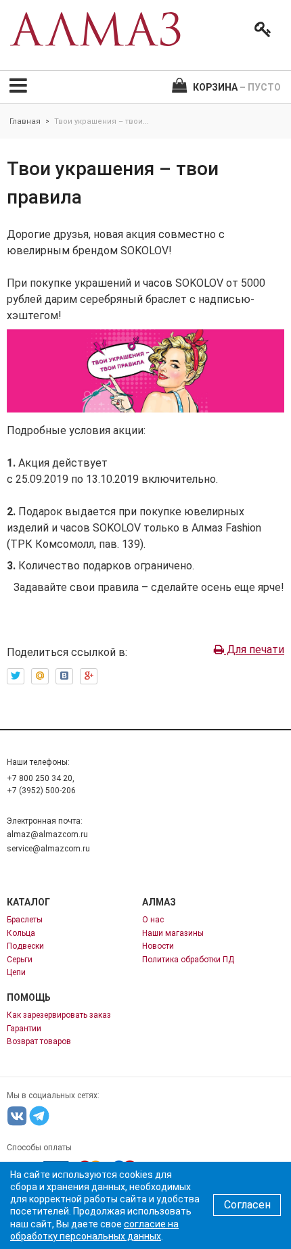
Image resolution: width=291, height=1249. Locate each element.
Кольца (21, 933)
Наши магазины (173, 933)
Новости (158, 946)
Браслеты (25, 919)
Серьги (19, 959)
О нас (153, 919)
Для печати (254, 649)
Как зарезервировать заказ (59, 1015)
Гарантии (24, 1028)
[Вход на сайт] (260, 29)
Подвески (25, 946)
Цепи (16, 972)
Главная (25, 121)
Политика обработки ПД (188, 959)
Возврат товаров (39, 1041)
